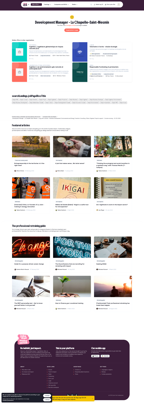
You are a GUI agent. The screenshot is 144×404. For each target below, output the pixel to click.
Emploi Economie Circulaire (79, 102)
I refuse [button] (47, 399)
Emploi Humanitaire (105, 102)
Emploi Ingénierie (52, 99)
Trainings (46, 4)
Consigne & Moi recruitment (50, 116)
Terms (76, 374)
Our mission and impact (28, 372)
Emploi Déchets (33, 99)
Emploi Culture (49, 102)
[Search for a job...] (91, 4)
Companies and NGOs (60, 4)
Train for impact (52, 372)
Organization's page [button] (72, 30)
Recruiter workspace (53, 387)
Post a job (51, 378)
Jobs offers (35, 4)
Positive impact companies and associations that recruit (26, 116)
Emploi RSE (15, 99)
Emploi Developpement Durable (62, 102)
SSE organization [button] (95, 53)
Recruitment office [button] (95, 74)
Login (49, 380)
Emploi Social (123, 102)
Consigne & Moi (71, 25)
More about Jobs (26, 369)
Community (51, 376)
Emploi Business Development (20, 102)
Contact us (78, 369)
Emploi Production (63, 99)
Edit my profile (52, 385)
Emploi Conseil (23, 99)
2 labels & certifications (96, 76)
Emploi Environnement (93, 102)
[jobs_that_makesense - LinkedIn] (68, 395)
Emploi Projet (42, 99)
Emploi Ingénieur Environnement (113, 99)
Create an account (53, 383)
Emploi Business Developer (96, 99)
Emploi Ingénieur (84, 99)
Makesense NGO (26, 374)
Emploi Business (74, 99)
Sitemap (104, 372)
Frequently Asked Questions (82, 372)
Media (74, 4)
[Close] (92, 399)
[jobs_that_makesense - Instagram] (72, 395)
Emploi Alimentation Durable (37, 102)
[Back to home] (23, 339)
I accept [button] (47, 395)
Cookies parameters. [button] (8, 400)
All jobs (50, 369)
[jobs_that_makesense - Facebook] (76, 395)
